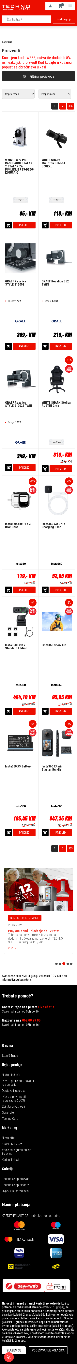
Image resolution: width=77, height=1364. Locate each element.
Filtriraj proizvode (42, 76)
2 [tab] (60, 964)
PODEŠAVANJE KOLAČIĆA (48, 1350)
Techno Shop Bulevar (15, 1179)
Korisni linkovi (10, 1160)
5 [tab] (71, 964)
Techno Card (10, 1118)
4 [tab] (68, 964)
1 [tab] (56, 964)
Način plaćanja (11, 1075)
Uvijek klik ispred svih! (15, 1191)
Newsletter (9, 1138)
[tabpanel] (38, 911)
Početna (7, 42)
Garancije (8, 1112)
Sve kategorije (64, 19)
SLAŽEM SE (14, 1350)
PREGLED (24, 225)
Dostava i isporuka (13, 1091)
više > (12, 948)
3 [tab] (63, 963)
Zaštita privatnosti (13, 1106)
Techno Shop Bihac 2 (15, 1185)
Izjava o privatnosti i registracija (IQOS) (14, 1098)
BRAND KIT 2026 (12, 1144)
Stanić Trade (10, 1056)
